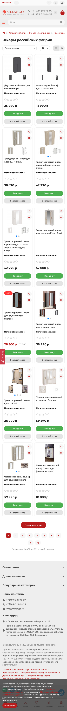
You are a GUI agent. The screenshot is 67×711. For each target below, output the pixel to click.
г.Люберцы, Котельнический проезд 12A (28, 621)
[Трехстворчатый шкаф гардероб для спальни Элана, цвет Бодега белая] (17, 217)
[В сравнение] (29, 64)
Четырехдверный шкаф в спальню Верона (49, 399)
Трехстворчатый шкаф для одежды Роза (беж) (49, 232)
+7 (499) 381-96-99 (41, 10)
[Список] (62, 48)
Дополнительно (13, 576)
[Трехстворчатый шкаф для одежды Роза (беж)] (49, 217)
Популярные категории (18, 585)
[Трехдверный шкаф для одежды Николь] (17, 137)
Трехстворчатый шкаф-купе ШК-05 (17, 402)
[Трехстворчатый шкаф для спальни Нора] (49, 299)
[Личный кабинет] (62, 3)
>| (38, 542)
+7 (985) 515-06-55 (41, 14)
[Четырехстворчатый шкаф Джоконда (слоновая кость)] (49, 453)
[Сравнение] (55, 3)
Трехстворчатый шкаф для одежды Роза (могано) (16, 315)
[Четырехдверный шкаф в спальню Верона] (49, 376)
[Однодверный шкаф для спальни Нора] (49, 64)
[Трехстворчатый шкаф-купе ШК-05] (17, 376)
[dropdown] (16, 3)
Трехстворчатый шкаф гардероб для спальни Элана (48, 165)
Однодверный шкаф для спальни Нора (47, 87)
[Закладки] (49, 3)
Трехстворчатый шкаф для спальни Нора (48, 325)
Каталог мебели (17, 33)
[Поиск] (61, 22)
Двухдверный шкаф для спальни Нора (17, 87)
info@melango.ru (15, 608)
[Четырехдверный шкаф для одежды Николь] (17, 452)
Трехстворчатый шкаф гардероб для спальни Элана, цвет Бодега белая (16, 246)
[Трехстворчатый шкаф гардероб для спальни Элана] (49, 137)
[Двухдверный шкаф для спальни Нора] (17, 64)
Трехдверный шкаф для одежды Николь (17, 160)
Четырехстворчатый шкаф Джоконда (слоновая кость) (47, 468)
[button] (48, 156)
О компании (11, 567)
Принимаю (9, 705)
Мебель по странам (39, 33)
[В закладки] (29, 58)
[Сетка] (56, 48)
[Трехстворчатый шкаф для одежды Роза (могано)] (17, 300)
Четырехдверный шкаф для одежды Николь (17, 478)
